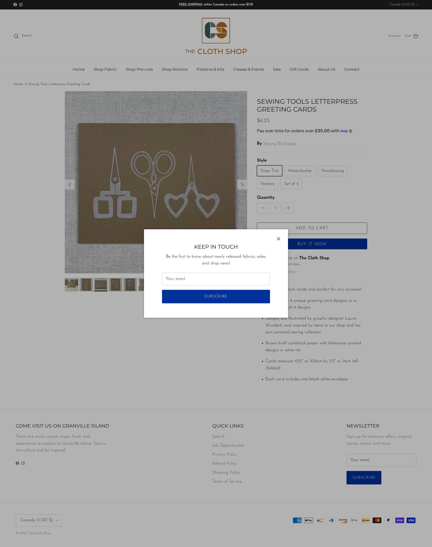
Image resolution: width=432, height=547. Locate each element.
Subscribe (215, 296)
